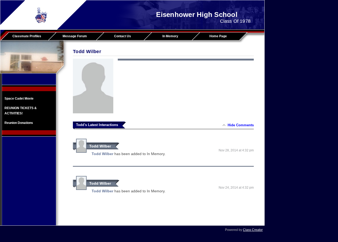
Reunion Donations (18, 123)
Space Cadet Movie (19, 98)
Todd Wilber (100, 146)
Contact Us (122, 36)
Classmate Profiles (26, 36)
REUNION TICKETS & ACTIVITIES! (20, 110)
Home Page (218, 36)
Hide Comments (241, 125)
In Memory (170, 36)
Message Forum (75, 36)
